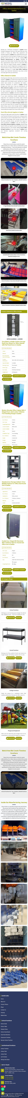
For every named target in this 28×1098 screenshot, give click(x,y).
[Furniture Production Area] (14, 957)
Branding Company (14, 1096)
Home (2, 999)
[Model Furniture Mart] (6, 4)
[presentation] (1, 783)
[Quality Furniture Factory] (14, 978)
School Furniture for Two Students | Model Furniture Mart (14, 180)
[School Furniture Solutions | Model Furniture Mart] (14, 293)
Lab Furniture (4, 1056)
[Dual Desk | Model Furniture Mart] (14, 219)
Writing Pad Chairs (5, 1059)
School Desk (4, 1023)
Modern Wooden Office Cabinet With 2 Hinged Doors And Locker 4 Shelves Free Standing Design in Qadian (14, 411)
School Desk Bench (5, 1032)
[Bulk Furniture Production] (14, 894)
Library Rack (4, 1054)
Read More (18, 617)
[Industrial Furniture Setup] (14, 915)
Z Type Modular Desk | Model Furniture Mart (14, 206)
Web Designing (18, 1095)
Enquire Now (15, 45)
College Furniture (14, 690)
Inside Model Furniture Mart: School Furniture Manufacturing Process (14, 255)
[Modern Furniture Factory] (14, 851)
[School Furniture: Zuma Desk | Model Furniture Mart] (14, 269)
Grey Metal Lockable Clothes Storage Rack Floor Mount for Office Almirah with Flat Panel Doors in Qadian (13, 343)
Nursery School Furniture (7, 1040)
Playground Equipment (14, 731)
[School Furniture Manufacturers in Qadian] (14, 595)
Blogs (2, 1007)
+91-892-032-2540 (9, 1079)
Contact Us (3, 1010)
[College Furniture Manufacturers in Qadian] (14, 676)
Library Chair (4, 1051)
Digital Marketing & (5, 1096)
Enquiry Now (8, 375)
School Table (4, 1026)
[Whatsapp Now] (2, 1089)
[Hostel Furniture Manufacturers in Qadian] (14, 636)
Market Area (4, 1015)
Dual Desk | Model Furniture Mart (14, 230)
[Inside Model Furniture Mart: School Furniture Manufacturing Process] (14, 243)
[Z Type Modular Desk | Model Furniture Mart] (14, 194)
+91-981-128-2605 (6, 1)
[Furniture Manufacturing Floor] (14, 873)
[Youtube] (24, 1)
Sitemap (3, 1012)
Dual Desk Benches (5, 1034)
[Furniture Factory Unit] (14, 830)
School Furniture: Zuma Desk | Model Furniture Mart (14, 281)
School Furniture (14, 610)
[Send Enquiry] (2, 1093)
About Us (3, 1001)
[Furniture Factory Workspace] (14, 936)
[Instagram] (26, 1)
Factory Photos (4, 1004)
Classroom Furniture (5, 1037)
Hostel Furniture (14, 650)
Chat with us (8, 379)
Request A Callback (20, 375)
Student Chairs (4, 1029)
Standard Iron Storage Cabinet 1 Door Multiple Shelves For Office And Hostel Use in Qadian (14, 483)
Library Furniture (4, 1048)
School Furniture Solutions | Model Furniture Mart (14, 305)
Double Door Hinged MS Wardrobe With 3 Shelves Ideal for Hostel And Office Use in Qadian (13, 542)
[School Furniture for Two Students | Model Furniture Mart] (14, 168)
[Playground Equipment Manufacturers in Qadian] (14, 716)
